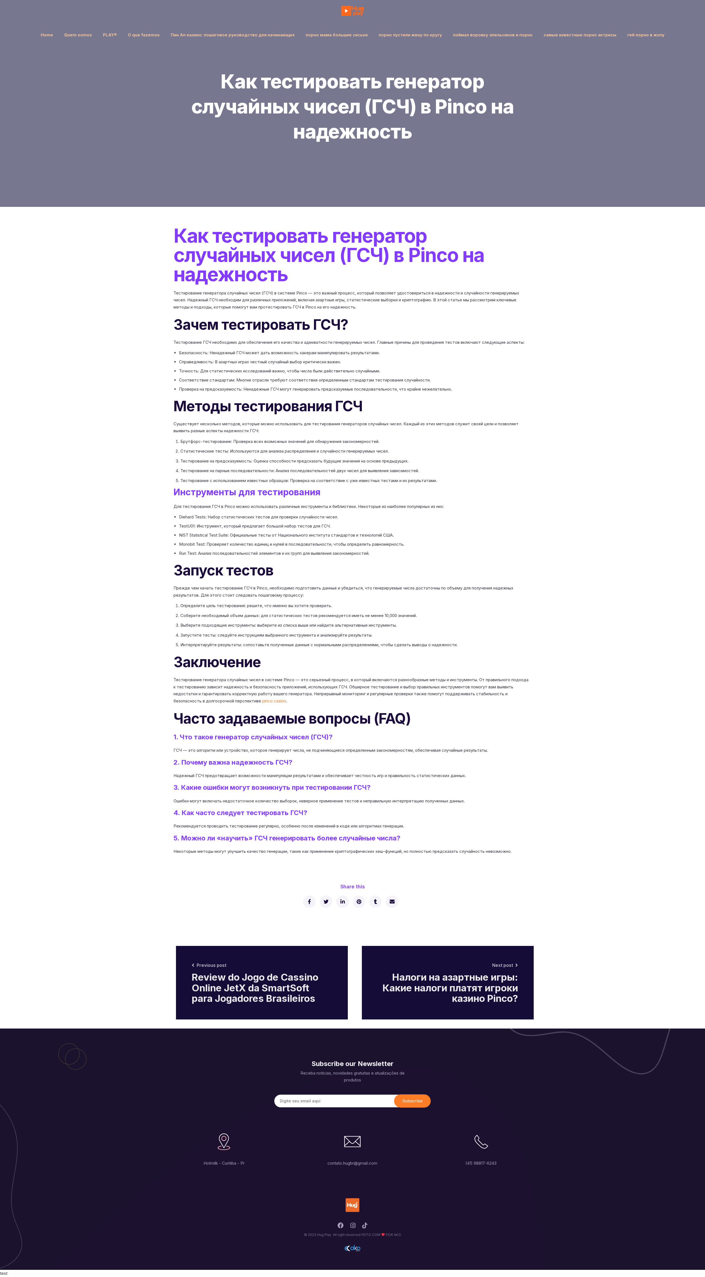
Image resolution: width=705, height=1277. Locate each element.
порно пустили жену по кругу (410, 34)
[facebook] (309, 901)
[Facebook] (340, 1227)
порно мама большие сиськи (337, 34)
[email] (392, 901)
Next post (502, 965)
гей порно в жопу (646, 34)
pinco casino (274, 701)
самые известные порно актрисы (580, 34)
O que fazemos (144, 34)
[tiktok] (365, 1227)
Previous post (211, 965)
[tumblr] (375, 901)
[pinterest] (358, 901)
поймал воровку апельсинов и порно (493, 34)
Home (47, 34)
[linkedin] (342, 901)
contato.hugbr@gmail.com (352, 1163)
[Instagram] (353, 1227)
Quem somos (78, 34)
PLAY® (110, 34)
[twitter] (325, 901)
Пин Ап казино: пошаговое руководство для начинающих (233, 34)
